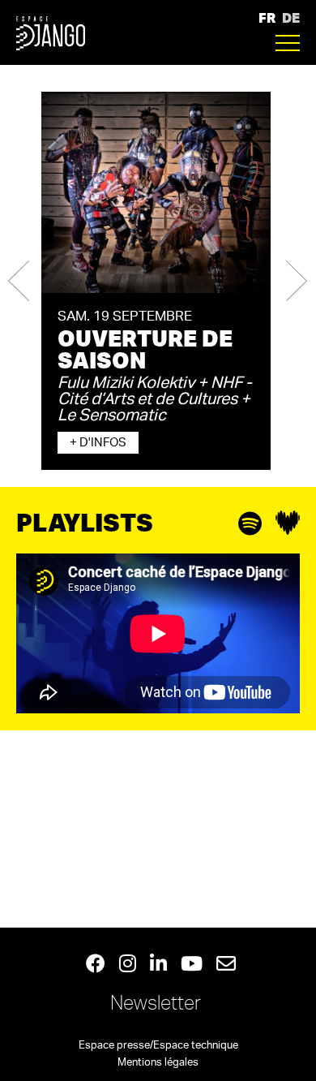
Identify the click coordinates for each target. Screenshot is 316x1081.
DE (291, 17)
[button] (18, 281)
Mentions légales (158, 1062)
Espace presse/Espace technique (158, 1045)
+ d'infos (98, 443)
